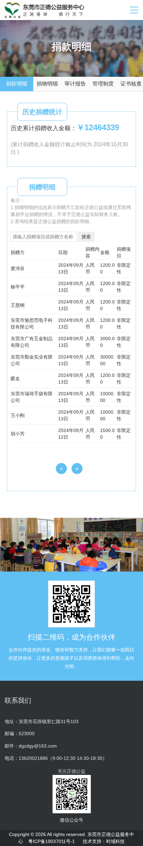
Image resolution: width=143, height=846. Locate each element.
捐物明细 (47, 83)
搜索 (86, 236)
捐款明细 (16, 83)
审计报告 (75, 83)
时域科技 (115, 841)
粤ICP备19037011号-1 (51, 841)
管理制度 (103, 83)
